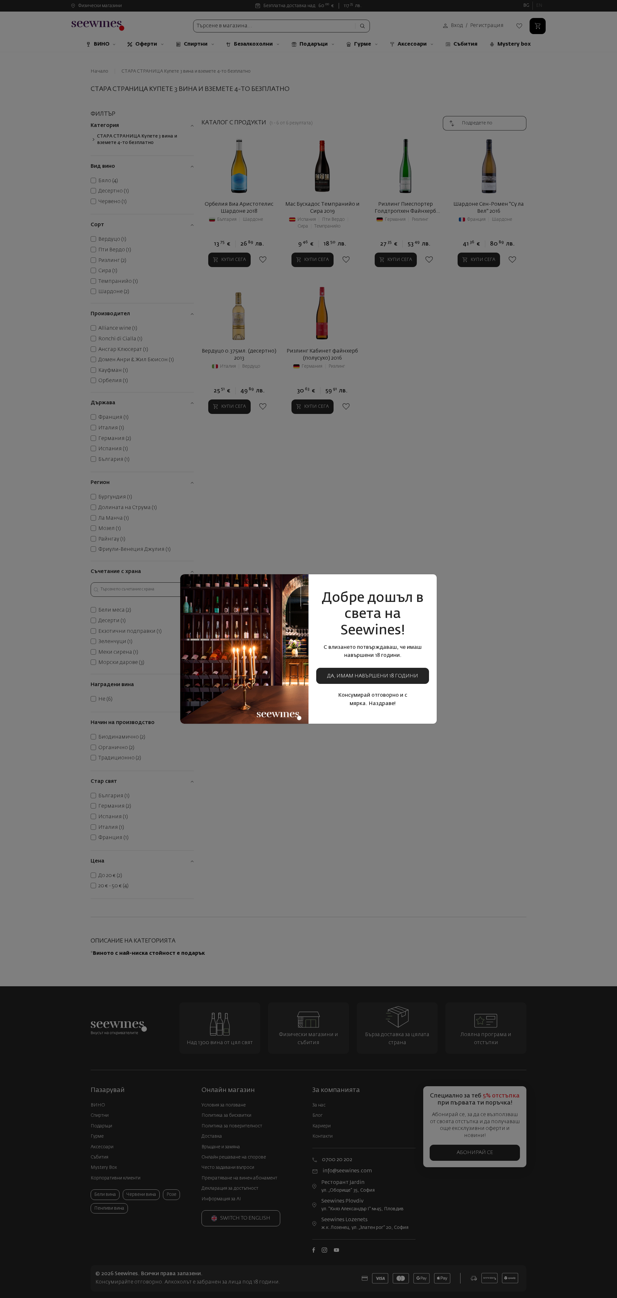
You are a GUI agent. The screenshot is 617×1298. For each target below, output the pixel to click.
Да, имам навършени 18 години (372, 676)
